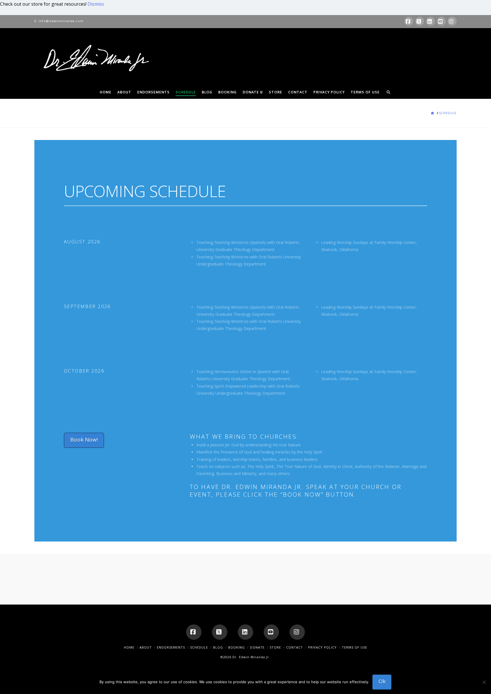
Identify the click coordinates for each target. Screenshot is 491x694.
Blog (218, 647)
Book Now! (84, 439)
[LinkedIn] (430, 21)
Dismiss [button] (96, 4)
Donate (257, 647)
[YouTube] (441, 21)
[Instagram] (452, 21)
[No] (484, 682)
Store (275, 647)
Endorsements (171, 647)
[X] (419, 21)
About (146, 647)
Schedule (199, 647)
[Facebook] (408, 21)
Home (129, 647)
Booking (236, 647)
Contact (294, 647)
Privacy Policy (322, 647)
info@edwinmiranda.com (61, 21)
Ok (382, 681)
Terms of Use (354, 647)
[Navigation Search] (388, 92)
